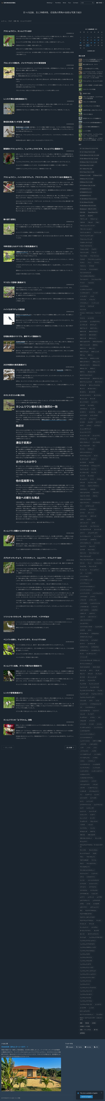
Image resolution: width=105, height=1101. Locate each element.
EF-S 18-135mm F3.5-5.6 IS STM (89, 148)
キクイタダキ (96, 442)
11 (87, 40)
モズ (81, 910)
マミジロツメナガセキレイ (87, 870)
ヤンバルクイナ (84, 927)
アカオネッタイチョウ (86, 242)
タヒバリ (82, 674)
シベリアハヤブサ (85, 593)
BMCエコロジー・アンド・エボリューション (54, 419)
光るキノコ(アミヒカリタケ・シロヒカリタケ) (91, 1019)
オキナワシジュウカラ (86, 382)
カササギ (82, 405)
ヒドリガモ (93, 798)
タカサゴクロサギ (85, 667)
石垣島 (94, 1023)
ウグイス (82, 306)
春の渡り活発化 (9, 219)
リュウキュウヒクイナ (86, 991)
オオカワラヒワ (93, 331)
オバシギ (92, 399)
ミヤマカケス (92, 887)
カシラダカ (91, 405)
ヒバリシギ (89, 801)
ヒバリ (82, 801)
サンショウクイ (94, 570)
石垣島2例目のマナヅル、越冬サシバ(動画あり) (22, 336)
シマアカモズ (83, 596)
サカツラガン (91, 549)
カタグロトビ (83, 409)
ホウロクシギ (83, 831)
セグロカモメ (95, 647)
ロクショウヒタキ (85, 1011)
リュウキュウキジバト (86, 957)
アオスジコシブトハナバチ (87, 226)
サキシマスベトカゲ (85, 556)
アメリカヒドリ (84, 279)
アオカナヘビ (93, 219)
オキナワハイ (98, 382)
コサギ (93, 523)
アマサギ (91, 266)
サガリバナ (83, 553)
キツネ (96, 456)
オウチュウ (93, 325)
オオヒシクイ (83, 358)
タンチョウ (99, 674)
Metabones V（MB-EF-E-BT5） (88, 209)
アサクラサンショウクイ (94, 259)
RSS (97, 1047)
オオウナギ (83, 331)
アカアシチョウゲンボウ (86, 236)
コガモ (82, 519)
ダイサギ (82, 677)
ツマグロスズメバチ (95, 704)
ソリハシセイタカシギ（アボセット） (90, 660)
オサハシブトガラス (94, 385)
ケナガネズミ (96, 503)
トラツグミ (92, 721)
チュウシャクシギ (94, 684)
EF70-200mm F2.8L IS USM (87, 185)
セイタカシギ (91, 643)
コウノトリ (91, 513)
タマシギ (90, 674)
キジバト (82, 449)
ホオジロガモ (91, 835)
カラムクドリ (92, 419)
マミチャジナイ (84, 873)
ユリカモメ (94, 927)
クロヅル (95, 496)
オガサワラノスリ (97, 378)
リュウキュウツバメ (85, 981)
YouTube (89, 1047)
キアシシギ (93, 439)
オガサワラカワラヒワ (86, 375)
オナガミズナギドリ (85, 395)
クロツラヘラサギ (85, 496)
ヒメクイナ (83, 811)
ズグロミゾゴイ (84, 640)
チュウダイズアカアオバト (87, 690)
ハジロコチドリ (84, 781)
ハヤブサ (82, 788)
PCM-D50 (82, 212)
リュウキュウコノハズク (86, 967)
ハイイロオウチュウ (85, 754)
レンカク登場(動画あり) (13, 692)
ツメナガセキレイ (90, 707)
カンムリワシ (96, 435)
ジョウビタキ (98, 627)
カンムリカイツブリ (85, 432)
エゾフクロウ (83, 321)
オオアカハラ (83, 328)
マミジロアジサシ (91, 863)
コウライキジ (83, 516)
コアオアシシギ (89, 506)
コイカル (82, 513)
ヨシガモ (96, 930)
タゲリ (91, 670)
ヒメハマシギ (92, 811)
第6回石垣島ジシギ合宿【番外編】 (17, 121)
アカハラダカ (83, 256)
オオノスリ (92, 348)
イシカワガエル (84, 286)
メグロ (82, 904)
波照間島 (82, 1033)
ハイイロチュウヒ (85, 758)
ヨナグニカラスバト (93, 934)
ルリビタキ (83, 1008)
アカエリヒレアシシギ (86, 239)
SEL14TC (82, 216)
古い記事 (69, 747)
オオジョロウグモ (85, 341)
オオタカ (95, 345)
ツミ (81, 707)
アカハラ (93, 252)
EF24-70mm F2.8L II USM (87, 172)
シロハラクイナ (92, 617)
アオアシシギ (83, 219)
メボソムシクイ (94, 907)
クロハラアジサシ (85, 503)
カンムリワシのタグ (25, 21)
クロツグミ (96, 492)
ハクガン (82, 761)
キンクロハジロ (84, 472)
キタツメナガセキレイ (86, 452)
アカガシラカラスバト (86, 246)
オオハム (82, 355)
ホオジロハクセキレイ (86, 838)
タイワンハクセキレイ (86, 664)
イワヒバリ (92, 299)
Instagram (70, 1047)
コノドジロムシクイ (85, 536)
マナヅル (93, 860)
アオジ (97, 222)
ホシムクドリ (83, 841)
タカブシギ (83, 670)
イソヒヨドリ (83, 296)
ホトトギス (83, 850)
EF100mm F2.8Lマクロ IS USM (88, 162)
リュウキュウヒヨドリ (86, 994)
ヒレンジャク (83, 818)
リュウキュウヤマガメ (86, 1001)
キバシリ (93, 459)
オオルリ (92, 368)
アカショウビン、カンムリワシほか (17, 31)
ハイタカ (95, 758)
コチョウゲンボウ (93, 533)
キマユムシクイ (95, 466)
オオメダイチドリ (85, 365)
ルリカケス (98, 1004)
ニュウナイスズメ (85, 741)
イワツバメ (83, 299)
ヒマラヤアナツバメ (85, 805)
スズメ (89, 630)
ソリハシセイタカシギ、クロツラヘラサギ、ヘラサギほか (26, 616)
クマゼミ (82, 486)
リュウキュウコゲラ (85, 964)
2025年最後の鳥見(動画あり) (15, 364)
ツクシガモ (83, 700)
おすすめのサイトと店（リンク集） (11, 1098)
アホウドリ (83, 266)
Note (64, 2)
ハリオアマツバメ (93, 788)
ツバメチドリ (83, 704)
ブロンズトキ (94, 821)
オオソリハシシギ (85, 345)
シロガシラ (83, 613)
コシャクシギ (97, 529)
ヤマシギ (91, 924)
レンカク (91, 1008)
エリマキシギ (83, 325)
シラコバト (94, 607)
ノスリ (95, 747)
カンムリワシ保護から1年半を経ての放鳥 (19, 531)
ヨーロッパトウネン (85, 930)
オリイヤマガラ (84, 402)
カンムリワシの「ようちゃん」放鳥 (17, 719)
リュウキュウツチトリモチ (87, 977)
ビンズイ (92, 818)
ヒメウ (82, 808)
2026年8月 (91, 29)
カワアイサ (99, 422)
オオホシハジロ (94, 358)
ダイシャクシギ (92, 677)
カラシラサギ (94, 415)
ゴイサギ (82, 549)
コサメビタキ (83, 526)
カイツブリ (94, 402)
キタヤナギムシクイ (85, 456)
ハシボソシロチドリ (96, 771)
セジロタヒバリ (95, 650)
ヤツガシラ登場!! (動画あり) (14, 282)
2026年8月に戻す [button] (91, 51)
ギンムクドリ (83, 479)
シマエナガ (83, 600)
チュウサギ (83, 684)
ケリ (81, 506)
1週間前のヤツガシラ (22, 252)
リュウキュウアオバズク (95, 937)
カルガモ (90, 422)
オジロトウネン (92, 388)
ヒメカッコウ (90, 808)
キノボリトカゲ (84, 459)
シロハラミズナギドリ (86, 620)
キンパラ (82, 476)
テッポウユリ (83, 717)
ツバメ (97, 700)
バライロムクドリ (94, 791)
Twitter (80, 1047)
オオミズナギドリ (85, 362)
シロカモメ (94, 610)
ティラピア (91, 714)
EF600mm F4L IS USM (86, 182)
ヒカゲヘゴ (88, 794)
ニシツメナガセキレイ (86, 737)
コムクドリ (83, 546)
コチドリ (82, 533)
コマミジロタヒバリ (85, 543)
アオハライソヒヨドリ (86, 229)
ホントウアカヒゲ (85, 853)
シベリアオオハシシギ (86, 580)
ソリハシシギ (83, 657)
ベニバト (92, 828)
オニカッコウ (83, 399)
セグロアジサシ (84, 647)
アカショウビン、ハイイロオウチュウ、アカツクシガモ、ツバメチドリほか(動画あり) (37, 177)
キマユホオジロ (84, 466)
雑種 (81, 1023)
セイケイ (82, 643)
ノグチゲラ (83, 744)
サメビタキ (83, 566)
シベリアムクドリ (97, 593)
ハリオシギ (83, 791)
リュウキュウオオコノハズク (88, 947)
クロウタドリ (83, 489)
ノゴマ (82, 747)
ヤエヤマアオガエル (90, 910)
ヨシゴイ (82, 934)
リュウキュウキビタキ (86, 961)
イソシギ (95, 293)
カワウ (82, 425)
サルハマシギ (92, 566)
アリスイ (82, 283)
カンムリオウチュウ (85, 429)
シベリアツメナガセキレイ (87, 586)
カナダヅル (92, 412)
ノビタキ (93, 751)
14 (98, 40)
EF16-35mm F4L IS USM (86, 165)
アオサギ (82, 222)
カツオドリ (83, 412)
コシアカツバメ (94, 526)
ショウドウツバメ (95, 603)
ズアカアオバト (84, 633)
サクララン (99, 560)
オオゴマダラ (92, 335)
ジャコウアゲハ (84, 623)
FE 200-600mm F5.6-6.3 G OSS (88, 199)
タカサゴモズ (96, 667)
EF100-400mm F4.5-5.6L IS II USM (89, 155)
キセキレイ (91, 449)
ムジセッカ (91, 897)
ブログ (10, 21)
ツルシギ (82, 714)
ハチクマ (93, 781)
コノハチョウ (97, 536)
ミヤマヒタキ (94, 890)
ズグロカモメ (95, 633)
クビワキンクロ (92, 482)
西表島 (87, 1023)
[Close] (102, 1093)
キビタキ (91, 462)
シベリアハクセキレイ (86, 590)
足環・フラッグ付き (85, 1030)
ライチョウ (83, 937)
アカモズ (82, 259)
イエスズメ (91, 283)
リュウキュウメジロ (85, 998)
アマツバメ (83, 269)
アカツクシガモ (84, 252)
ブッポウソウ (83, 821)
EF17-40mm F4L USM (86, 169)
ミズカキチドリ (90, 877)
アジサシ (82, 262)
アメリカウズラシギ (85, 273)
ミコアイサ (94, 873)
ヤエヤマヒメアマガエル (86, 920)
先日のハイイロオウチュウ (23, 315)
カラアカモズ (83, 415)
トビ (99, 717)
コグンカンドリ (84, 523)
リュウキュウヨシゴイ (86, 1004)
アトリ (89, 262)
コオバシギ (93, 516)
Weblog (49, 2)
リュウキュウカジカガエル (87, 951)
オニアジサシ (97, 395)
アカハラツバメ (94, 256)
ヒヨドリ (92, 815)
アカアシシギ (97, 232)
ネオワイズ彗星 (97, 741)
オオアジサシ (93, 328)
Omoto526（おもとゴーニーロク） (13, 1047)
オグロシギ (83, 385)
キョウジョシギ (84, 469)
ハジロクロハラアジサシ (86, 778)
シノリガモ (88, 573)
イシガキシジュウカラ (86, 289)
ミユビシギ (94, 894)
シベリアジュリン (85, 583)
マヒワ (82, 863)
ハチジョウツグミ (85, 784)
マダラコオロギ (84, 860)
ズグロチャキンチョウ (86, 637)
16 (80, 42)
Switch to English (86, 1097)
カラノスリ (83, 419)
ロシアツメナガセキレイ (86, 1014)
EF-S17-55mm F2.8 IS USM (87, 152)
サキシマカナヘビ (94, 553)
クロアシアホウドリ (93, 486)
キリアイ (93, 469)
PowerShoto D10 (93, 212)
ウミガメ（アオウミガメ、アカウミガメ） (90, 314)
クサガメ (99, 479)
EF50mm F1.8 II (97, 175)
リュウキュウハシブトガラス (88, 987)
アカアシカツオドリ (85, 232)
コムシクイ (92, 546)
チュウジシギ (83, 687)
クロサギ (92, 489)
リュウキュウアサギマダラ (87, 944)
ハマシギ (95, 784)
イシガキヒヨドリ (85, 293)
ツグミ (91, 700)
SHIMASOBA (10, 3)
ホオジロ (82, 835)
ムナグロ (99, 897)
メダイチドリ (83, 907)
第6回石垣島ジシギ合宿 (22, 127)
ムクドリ (82, 897)
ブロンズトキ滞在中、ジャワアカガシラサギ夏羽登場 (24, 63)
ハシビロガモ (96, 764)
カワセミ (88, 425)
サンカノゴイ (83, 570)
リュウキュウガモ (85, 954)
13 (94, 40)
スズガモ (82, 630)
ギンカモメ (91, 476)
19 (91, 42)
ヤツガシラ (83, 924)
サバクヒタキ (98, 563)
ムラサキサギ (96, 900)
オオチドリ (83, 348)
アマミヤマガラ (93, 269)
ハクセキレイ (91, 761)
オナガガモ (92, 392)
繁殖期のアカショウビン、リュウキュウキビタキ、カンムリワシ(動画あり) (33, 148)
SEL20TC (90, 216)
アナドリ (96, 262)
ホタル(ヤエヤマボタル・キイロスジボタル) (91, 846)
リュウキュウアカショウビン (88, 940)
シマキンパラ (92, 600)
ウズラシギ (91, 306)
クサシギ (82, 482)
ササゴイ (82, 563)
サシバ (89, 563)
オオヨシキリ (96, 365)
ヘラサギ (82, 825)
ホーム (4, 21)
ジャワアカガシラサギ (86, 627)
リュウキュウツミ (85, 984)
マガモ (94, 853)
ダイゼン (82, 680)
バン (81, 794)
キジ (94, 446)
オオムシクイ (96, 362)
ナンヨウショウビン (85, 727)
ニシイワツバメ (98, 727)
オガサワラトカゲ (85, 378)
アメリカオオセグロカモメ (87, 276)
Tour (69, 2)
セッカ (82, 653)
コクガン (88, 519)
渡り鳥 (96, 1030)
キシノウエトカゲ (85, 446)
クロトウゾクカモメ (85, 499)
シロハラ (82, 617)
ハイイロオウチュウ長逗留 (14, 309)
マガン (82, 857)
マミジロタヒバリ (85, 867)
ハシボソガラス (84, 771)
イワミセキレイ (84, 303)
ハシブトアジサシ (85, 768)
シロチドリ (92, 613)
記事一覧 (16, 21)
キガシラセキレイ (85, 442)
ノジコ (88, 747)
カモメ (100, 412)
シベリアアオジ (84, 576)
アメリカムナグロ (96, 279)
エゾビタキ (91, 318)
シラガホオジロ (84, 607)
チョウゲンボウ (84, 694)
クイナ (92, 479)
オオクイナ (83, 335)
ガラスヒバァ (83, 439)
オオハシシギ (95, 352)
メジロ (88, 904)
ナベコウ (91, 724)
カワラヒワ (97, 425)
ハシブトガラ (96, 768)
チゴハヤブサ (91, 680)
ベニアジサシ (83, 828)
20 (94, 42)
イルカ (92, 296)
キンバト (93, 472)
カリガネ (82, 422)
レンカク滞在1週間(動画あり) (15, 99)
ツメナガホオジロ (85, 711)
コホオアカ (93, 539)
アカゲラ (93, 249)
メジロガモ (96, 904)
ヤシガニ (98, 920)
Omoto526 (60, 370)
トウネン (92, 717)
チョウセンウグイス (96, 694)
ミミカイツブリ (93, 884)
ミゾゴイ (82, 880)
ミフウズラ (83, 884)
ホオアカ (92, 831)
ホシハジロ (98, 838)
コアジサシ (83, 509)
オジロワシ (83, 392)
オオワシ (82, 372)
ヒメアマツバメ (98, 805)
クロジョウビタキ (85, 492)
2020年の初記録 (20, 342)
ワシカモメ (99, 1014)
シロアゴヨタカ (84, 610)
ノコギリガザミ (93, 744)
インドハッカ (95, 303)
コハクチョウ (83, 539)
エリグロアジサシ (95, 321)
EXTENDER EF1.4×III (86, 192)
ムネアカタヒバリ (85, 900)
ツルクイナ (96, 711)
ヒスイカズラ (83, 798)
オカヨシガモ (91, 372)
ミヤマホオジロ (84, 894)
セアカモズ (94, 640)
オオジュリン (92, 338)
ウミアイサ (83, 309)
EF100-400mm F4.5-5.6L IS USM (89, 159)
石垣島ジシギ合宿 (85, 1026)
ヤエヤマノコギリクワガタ (87, 917)
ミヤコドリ (83, 887)
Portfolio (58, 2)
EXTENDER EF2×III (85, 195)
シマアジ (92, 596)
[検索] (92, 3)
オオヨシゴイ (83, 368)
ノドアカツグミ (84, 751)
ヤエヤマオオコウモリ (86, 914)
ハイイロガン (97, 754)
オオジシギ (83, 338)
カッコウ (92, 409)
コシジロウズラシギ (85, 529)
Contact (75, 2)
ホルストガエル (93, 850)
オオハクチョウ (84, 352)
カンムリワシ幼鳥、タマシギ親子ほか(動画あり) (22, 665)
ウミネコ (82, 318)
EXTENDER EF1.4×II (85, 189)
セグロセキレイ (84, 650)
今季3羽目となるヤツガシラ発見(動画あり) (20, 246)
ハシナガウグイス (85, 764)
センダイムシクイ (91, 653)
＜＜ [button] (86, 29)
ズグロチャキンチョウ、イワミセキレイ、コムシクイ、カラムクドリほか (32, 557)
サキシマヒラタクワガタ (86, 560)
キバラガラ (83, 462)
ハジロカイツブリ (85, 774)
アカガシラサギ (84, 249)
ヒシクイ (96, 794)
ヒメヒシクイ (83, 815)
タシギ (97, 670)
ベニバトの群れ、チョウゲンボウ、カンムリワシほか (24, 639)
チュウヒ (100, 690)
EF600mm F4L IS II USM (86, 179)
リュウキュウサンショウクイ (88, 974)
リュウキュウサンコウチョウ (88, 971)
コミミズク (97, 543)
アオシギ (90, 222)
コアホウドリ (92, 509)
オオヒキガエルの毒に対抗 (14, 395)
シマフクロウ (83, 603)
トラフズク (83, 724)
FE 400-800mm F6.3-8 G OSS (88, 205)
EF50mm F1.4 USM (85, 175)
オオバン (90, 355)
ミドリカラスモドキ (93, 880)
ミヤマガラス (83, 890)
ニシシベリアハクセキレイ (87, 734)
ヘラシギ (90, 825)
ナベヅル (99, 724)
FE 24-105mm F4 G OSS (86, 202)
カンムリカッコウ (85, 435)
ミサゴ (82, 877)
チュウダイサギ (94, 687)
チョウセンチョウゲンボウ (87, 697)
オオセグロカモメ (97, 341)
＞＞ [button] (95, 29)
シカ (81, 573)
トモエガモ (83, 721)
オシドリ (82, 388)
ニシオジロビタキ (85, 731)
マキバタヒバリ (90, 857)
